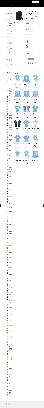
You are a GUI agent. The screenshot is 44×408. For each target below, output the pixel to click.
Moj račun (15, 5)
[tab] (17, 68)
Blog (27, 5)
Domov (5, 5)
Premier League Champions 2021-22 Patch (32, 43)
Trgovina (9, 5)
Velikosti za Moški (28, 25)
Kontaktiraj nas (23, 5)
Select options (17, 87)
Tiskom (27, 29)
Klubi (7, 7)
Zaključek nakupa (19, 5)
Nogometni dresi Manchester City (12, 7)
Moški (28, 62)
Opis (14, 67)
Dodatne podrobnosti (16, 69)
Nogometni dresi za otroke (10, 2)
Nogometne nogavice (30, 37)
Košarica (12, 5)
